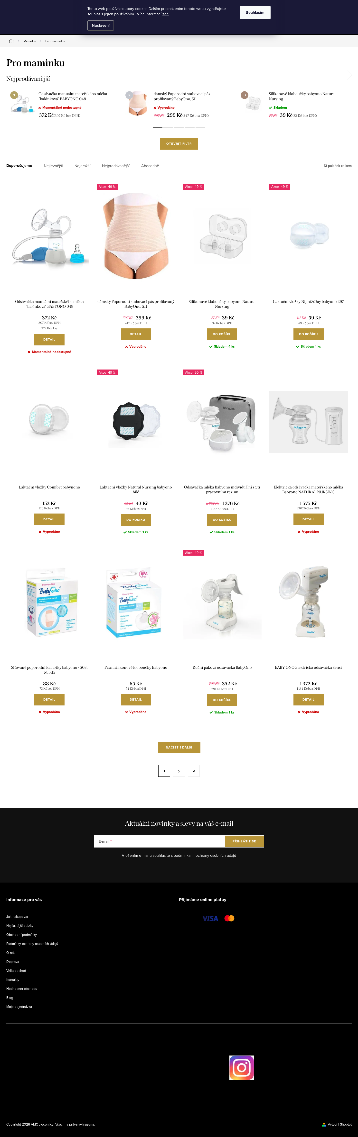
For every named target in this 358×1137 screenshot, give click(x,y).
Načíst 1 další (179, 747)
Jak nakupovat (17, 916)
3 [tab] (179, 127)
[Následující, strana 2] (179, 771)
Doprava (12, 961)
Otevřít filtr (179, 143)
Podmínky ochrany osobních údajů (32, 943)
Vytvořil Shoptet (340, 1124)
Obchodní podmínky (21, 934)
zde (165, 14)
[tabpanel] (64, 104)
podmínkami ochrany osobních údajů (205, 855)
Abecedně (150, 165)
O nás (10, 952)
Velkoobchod (16, 970)
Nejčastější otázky (19, 925)
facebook (216, 1067)
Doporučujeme (19, 165)
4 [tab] (190, 127)
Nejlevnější (53, 165)
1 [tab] (157, 127)
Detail (49, 339)
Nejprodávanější (116, 165)
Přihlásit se (244, 841)
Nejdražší (82, 165)
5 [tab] (200, 127)
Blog (9, 997)
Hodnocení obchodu (21, 988)
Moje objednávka (19, 1006)
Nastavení (101, 25)
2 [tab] (168, 127)
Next (349, 75)
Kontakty (12, 979)
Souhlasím (255, 12)
